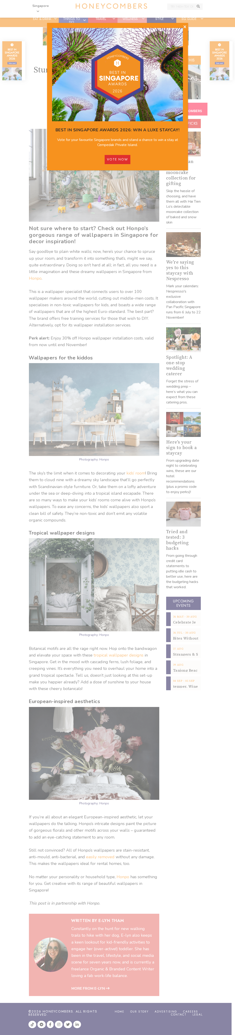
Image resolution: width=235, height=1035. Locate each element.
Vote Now (117, 159)
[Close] (185, 27)
